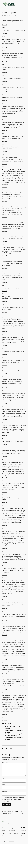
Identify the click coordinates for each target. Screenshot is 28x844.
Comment (5, 762)
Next (5, 720)
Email (4, 784)
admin (12, 15)
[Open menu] (25, 4)
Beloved (4, 25)
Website (4, 791)
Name (4, 778)
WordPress (11, 841)
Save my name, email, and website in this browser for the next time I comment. (14, 799)
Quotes (16, 15)
